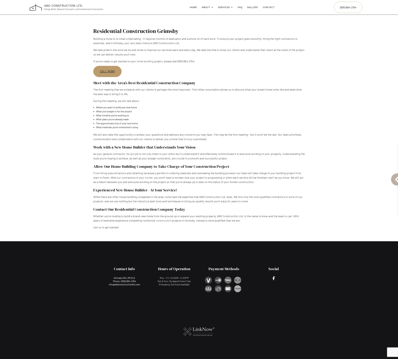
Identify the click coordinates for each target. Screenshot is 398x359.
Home (193, 7)
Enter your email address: (348, 175)
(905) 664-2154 (348, 7)
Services (224, 7)
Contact (269, 7)
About (206, 7)
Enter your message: (346, 185)
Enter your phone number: (348, 164)
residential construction (157, 220)
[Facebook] (274, 278)
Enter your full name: (346, 153)
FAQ (240, 7)
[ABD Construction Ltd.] (36, 6)
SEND (382, 207)
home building (145, 61)
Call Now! (107, 71)
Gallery (252, 7)
